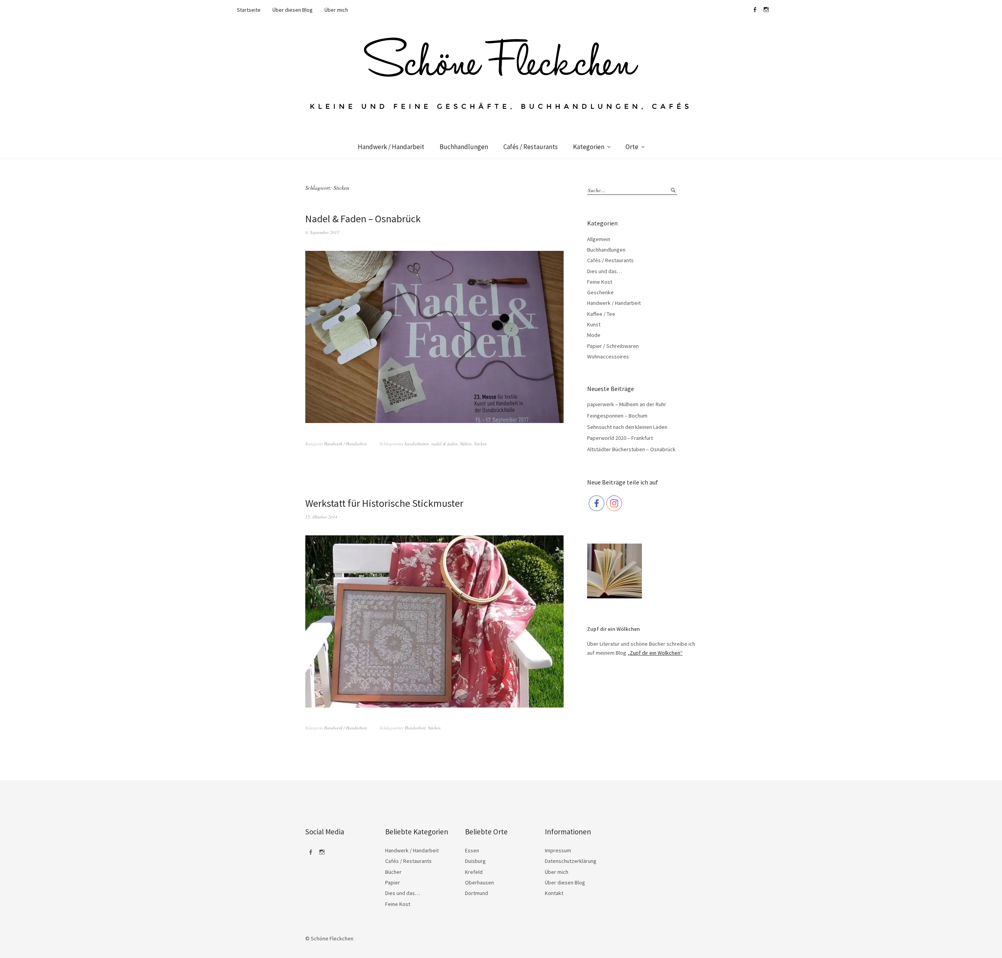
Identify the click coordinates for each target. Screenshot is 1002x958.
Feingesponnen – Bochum (617, 415)
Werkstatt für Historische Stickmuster (384, 503)
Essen (472, 850)
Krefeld (474, 871)
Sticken (480, 444)
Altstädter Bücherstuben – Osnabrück (631, 449)
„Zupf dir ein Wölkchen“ (655, 652)
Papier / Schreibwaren (613, 345)
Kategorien (588, 146)
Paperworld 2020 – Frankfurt (620, 437)
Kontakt (554, 893)
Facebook (755, 10)
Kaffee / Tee (601, 313)
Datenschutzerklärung (571, 860)
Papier (392, 882)
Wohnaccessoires (608, 356)
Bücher (393, 871)
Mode (593, 335)
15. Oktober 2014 (321, 517)
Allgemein (598, 239)
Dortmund (476, 893)
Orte (631, 146)
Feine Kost (599, 281)
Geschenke (600, 292)
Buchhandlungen (464, 146)
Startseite (249, 9)
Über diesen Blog (292, 9)
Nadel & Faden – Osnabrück (363, 218)
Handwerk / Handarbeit (391, 146)
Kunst (593, 324)
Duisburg (475, 860)
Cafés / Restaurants (530, 146)
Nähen (466, 444)
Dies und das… (604, 271)
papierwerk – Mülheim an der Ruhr (626, 404)
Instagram (766, 10)
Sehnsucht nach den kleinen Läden (627, 426)
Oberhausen (479, 882)
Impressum (558, 850)
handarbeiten (417, 444)
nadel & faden (444, 444)
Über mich (336, 9)
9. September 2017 (322, 232)
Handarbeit (415, 728)
